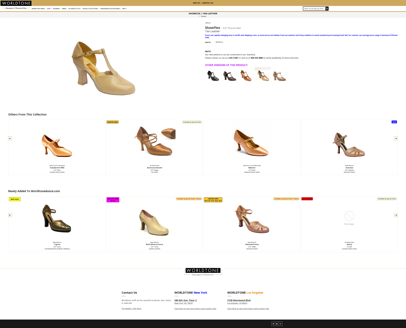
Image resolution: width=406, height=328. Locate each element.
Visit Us (196, 3)
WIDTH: (208, 42)
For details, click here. (131, 308)
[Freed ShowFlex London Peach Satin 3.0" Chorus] (263, 75)
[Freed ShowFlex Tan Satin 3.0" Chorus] (246, 75)
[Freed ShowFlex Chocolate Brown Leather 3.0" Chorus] (230, 75)
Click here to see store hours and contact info (195, 308)
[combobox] (316, 8)
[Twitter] (273, 324)
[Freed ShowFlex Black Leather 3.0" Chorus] (213, 75)
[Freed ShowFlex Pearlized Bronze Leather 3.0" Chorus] (279, 75)
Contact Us (207, 3)
